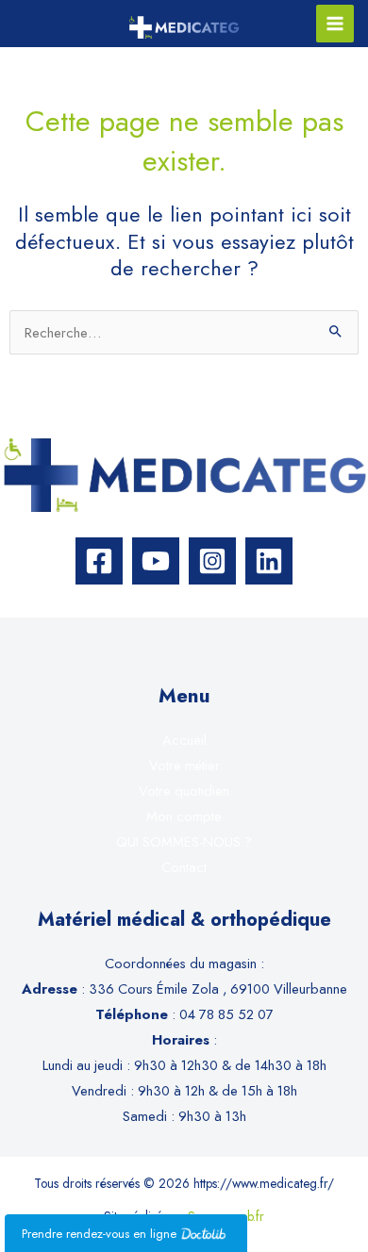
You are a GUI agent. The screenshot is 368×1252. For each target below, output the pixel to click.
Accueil (184, 740)
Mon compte (184, 816)
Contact (184, 867)
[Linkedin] (269, 561)
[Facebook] (99, 561)
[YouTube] (155, 561)
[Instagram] (212, 561)
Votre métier (184, 765)
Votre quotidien (184, 790)
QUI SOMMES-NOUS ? (184, 841)
